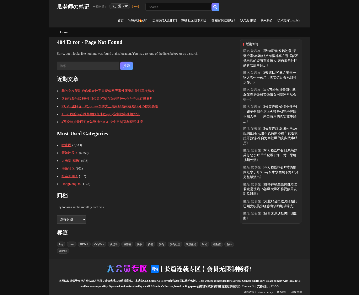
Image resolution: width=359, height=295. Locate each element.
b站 (61, 244)
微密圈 (66, 145)
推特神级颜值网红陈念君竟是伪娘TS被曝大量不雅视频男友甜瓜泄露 (270, 189)
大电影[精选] (70, 160)
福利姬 (217, 244)
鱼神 (229, 244)
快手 (139, 244)
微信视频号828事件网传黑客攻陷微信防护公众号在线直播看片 (107, 98)
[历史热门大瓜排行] (164, 20)
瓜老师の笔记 (73, 7)
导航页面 (296, 292)
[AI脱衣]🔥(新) (137, 20)
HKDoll (84, 244)
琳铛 (204, 244)
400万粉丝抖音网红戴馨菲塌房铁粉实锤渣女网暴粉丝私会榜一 (269, 94)
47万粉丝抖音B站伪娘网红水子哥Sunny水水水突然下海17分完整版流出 (270, 171)
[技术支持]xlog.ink (288, 20)
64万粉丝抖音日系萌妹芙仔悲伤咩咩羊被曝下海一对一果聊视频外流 (270, 155)
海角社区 (68, 168)
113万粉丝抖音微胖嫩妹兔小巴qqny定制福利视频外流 (100, 114)
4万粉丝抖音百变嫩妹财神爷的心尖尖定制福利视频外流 (102, 122)
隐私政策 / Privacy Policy (258, 292)
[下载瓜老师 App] (135, 6)
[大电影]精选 (248, 20)
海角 (161, 244)
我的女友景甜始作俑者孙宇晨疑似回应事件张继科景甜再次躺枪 (108, 91)
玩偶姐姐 (191, 244)
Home (64, 32)
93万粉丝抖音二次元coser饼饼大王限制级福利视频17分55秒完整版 (109, 106)
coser (71, 244)
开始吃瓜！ (69, 153)
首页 (121, 20)
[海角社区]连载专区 (193, 20)
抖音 (150, 244)
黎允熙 (63, 251)
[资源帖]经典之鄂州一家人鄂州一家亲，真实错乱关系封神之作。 (269, 77)
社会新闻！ (69, 176)
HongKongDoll (71, 184)
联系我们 (266, 20)
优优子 (114, 244)
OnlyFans (99, 244)
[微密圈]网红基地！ (223, 20)
